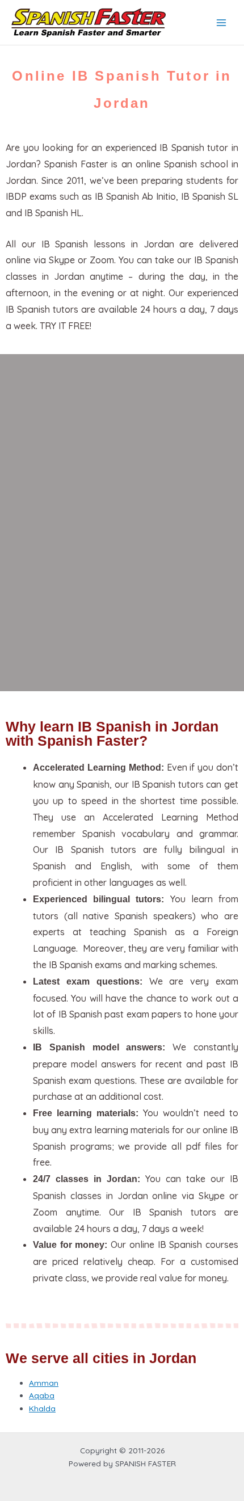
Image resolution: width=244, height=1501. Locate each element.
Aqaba (41, 1395)
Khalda (42, 1408)
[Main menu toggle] (221, 22)
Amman (43, 1383)
